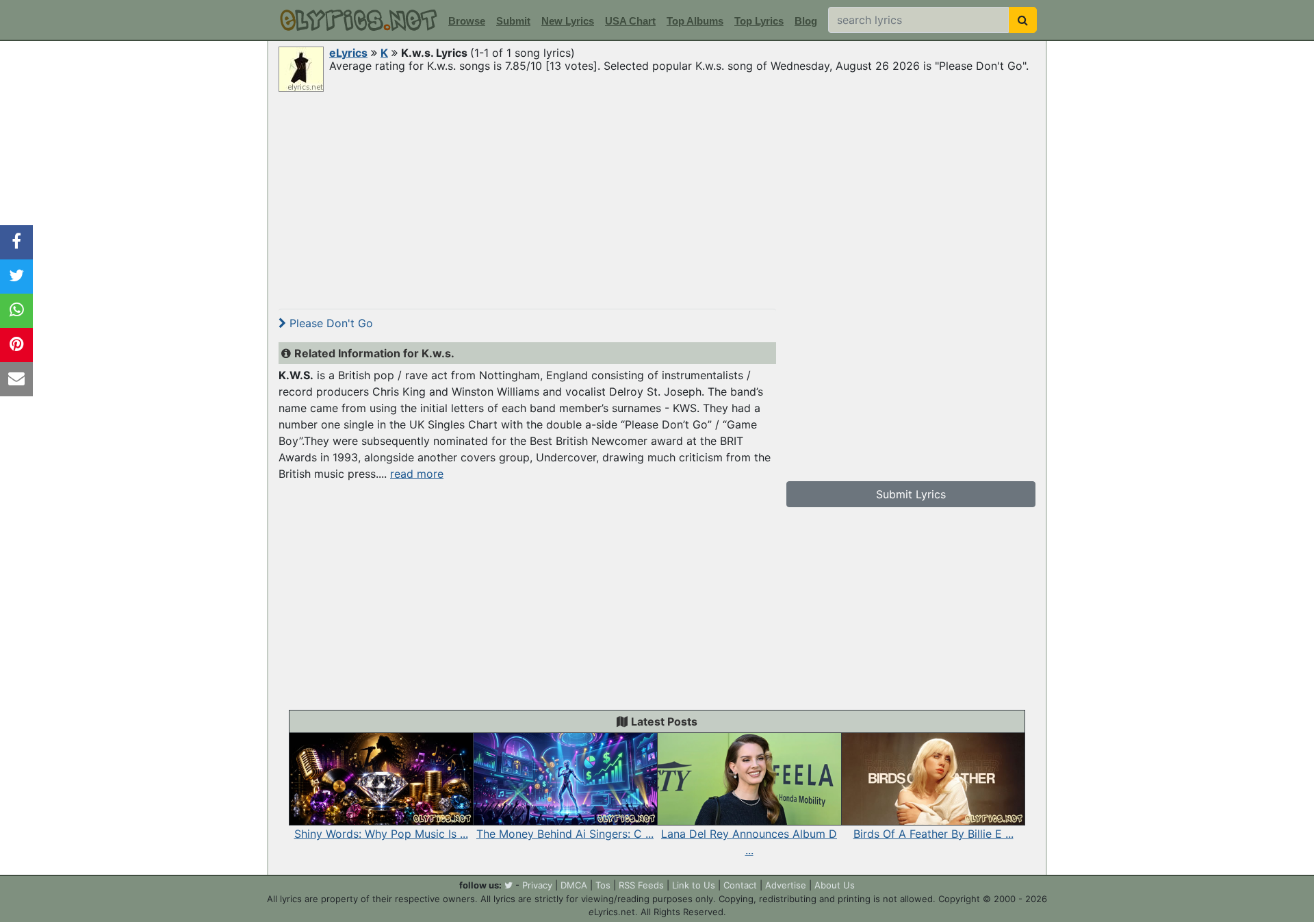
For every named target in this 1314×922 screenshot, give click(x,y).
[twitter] (508, 885)
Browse (466, 21)
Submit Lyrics (911, 494)
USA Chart (630, 21)
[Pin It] (16, 345)
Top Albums (695, 21)
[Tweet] (16, 276)
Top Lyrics (759, 21)
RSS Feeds (641, 885)
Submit (513, 21)
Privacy (537, 885)
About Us (834, 885)
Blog (806, 21)
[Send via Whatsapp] (16, 311)
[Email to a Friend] (16, 379)
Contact (740, 885)
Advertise (785, 885)
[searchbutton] (1023, 20)
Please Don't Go (329, 323)
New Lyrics (567, 21)
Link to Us (693, 885)
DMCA (574, 885)
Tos (602, 885)
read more (416, 474)
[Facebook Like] (16, 242)
